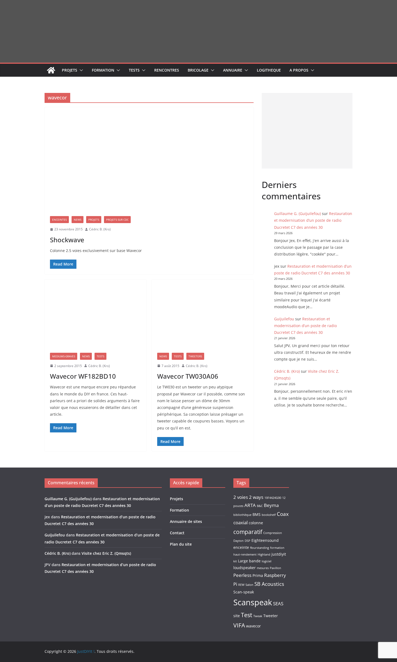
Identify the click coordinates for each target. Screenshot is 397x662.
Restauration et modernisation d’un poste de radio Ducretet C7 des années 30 (313, 220)
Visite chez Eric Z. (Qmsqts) (106, 553)
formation (277, 548)
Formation (103, 70)
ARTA (250, 505)
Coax (283, 513)
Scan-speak (243, 591)
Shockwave (67, 239)
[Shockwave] (149, 159)
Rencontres (166, 70)
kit (235, 561)
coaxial (240, 522)
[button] (80, 70)
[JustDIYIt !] (51, 70)
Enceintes (59, 219)
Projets (69, 70)
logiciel (266, 561)
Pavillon (275, 568)
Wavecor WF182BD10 (83, 376)
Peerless (242, 575)
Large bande (249, 560)
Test (246, 615)
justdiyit (278, 554)
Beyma (271, 505)
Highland (264, 554)
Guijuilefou (284, 318)
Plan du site (181, 544)
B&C (260, 506)
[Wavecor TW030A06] (203, 313)
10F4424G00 (272, 498)
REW (241, 585)
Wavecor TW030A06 (187, 376)
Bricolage (198, 70)
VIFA (239, 625)
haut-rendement (245, 554)
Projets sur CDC (117, 219)
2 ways (256, 497)
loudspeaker (244, 567)
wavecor (253, 626)
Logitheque (269, 70)
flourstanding (259, 548)
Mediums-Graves (63, 356)
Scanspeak (252, 602)
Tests (134, 70)
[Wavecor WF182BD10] (95, 313)
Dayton (238, 541)
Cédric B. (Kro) (100, 229)
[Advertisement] (307, 131)
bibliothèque (242, 515)
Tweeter (270, 615)
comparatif (247, 532)
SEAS (278, 603)
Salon (249, 585)
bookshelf (269, 515)
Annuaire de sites (186, 521)
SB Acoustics (269, 583)
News (77, 219)
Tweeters (195, 356)
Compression (272, 533)
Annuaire (232, 70)
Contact (177, 532)
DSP (247, 541)
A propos (299, 70)
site (236, 615)
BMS (257, 514)
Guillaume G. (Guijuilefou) (297, 213)
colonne (256, 522)
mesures (263, 568)
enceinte (241, 547)
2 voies (240, 497)
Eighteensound (265, 540)
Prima (258, 575)
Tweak (257, 616)
